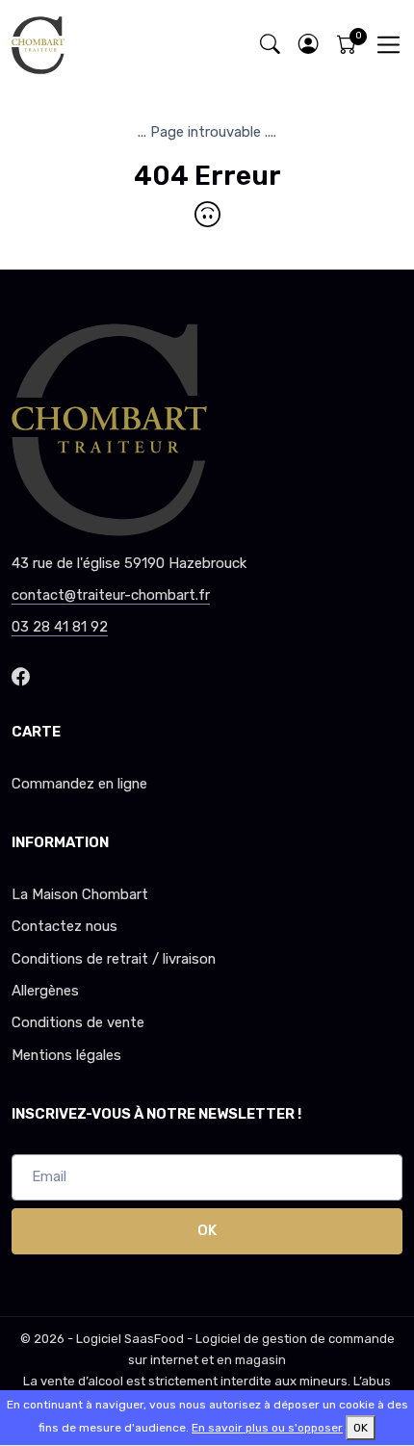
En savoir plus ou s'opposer (267, 1427)
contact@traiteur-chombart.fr (111, 595)
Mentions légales (66, 1055)
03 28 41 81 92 (60, 626)
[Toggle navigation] (388, 45)
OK (207, 1230)
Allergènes (45, 990)
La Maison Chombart (80, 894)
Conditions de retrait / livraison (114, 959)
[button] (308, 44)
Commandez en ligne (79, 783)
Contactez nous (64, 926)
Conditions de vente (78, 1022)
